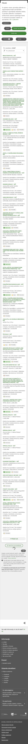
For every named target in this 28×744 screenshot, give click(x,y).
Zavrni (7, 28)
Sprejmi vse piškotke (19, 28)
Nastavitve (6, 23)
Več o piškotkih (13, 19)
